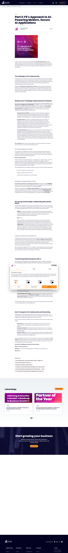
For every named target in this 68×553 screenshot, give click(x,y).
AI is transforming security (39, 61)
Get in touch (34, 446)
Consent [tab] (18, 268)
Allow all (49, 286)
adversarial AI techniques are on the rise (28, 86)
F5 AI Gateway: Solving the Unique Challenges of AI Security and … (30, 371)
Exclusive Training (57, 550)
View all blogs (59, 388)
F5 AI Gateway (47, 192)
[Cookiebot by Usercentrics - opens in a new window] (52, 265)
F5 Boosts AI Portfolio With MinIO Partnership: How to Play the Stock (30, 366)
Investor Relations (57, 551)
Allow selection (34, 286)
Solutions (7, 551)
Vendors (17, 551)
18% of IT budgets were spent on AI (44, 239)
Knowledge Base (29, 551)
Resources (9, 6)
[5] (37, 104)
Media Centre (15, 6)
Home (4, 6)
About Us (37, 551)
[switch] (28, 282)
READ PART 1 (17, 350)
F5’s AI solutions (18, 143)
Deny (19, 286)
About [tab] (50, 268)
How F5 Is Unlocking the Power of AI (23, 362)
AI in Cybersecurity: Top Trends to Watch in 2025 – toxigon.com (29, 360)
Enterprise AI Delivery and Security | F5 (24, 364)
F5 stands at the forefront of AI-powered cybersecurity (26, 183)
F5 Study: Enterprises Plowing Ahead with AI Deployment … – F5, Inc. (30, 369)
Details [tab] (34, 268)
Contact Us (62, 2)
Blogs (20, 6)
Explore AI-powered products (21, 346)
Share (51, 28)
